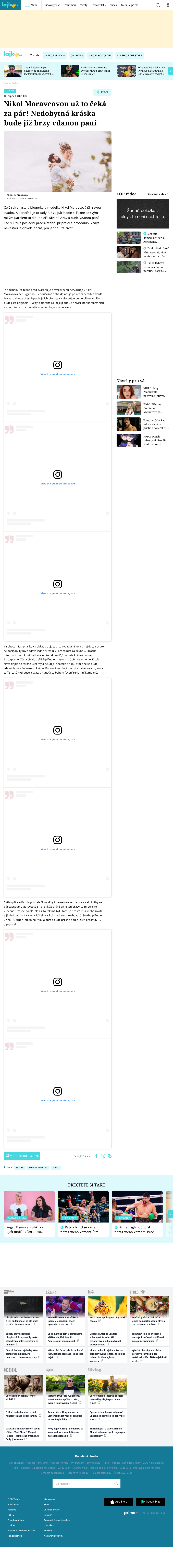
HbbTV (11, 1515)
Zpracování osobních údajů (57, 1520)
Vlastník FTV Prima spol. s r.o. (22, 1530)
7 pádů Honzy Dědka (43, 1467)
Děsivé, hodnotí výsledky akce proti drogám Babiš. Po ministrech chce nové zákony (22, 1354)
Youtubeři (70, 5)
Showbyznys (52, 5)
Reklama (12, 1509)
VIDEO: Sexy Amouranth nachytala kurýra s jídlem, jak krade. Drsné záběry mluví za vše (155, 392)
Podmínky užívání (16, 1520)
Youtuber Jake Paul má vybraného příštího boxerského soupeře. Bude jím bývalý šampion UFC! (156, 424)
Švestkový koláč (123, 1472)
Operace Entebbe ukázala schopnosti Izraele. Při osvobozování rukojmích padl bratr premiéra (105, 1339)
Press (47, 1504)
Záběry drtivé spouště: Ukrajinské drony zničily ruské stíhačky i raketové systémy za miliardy (22, 1339)
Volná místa (13, 1504)
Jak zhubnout (16, 1462)
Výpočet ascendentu (52, 1472)
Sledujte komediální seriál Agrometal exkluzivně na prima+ (154, 241)
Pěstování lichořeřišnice (146, 1467)
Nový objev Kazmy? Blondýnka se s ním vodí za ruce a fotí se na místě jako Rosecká (65, 1432)
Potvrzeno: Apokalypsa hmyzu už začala (107, 1319)
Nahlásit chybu (15, 1536)
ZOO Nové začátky (153, 1462)
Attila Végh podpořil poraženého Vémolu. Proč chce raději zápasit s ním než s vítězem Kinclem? (134, 1229)
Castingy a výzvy (51, 1509)
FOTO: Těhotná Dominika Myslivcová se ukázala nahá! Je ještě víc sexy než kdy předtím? (156, 408)
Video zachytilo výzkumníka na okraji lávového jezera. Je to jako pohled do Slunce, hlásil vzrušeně (107, 1355)
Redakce (48, 1530)
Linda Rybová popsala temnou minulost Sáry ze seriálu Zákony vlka (155, 268)
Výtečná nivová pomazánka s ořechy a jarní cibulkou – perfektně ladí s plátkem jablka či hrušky (149, 1355)
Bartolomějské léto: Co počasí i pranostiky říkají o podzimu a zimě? (106, 1399)
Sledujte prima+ (130, 5)
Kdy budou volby (131, 1462)
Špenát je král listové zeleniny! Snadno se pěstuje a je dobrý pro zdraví (107, 1416)
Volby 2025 (64, 1467)
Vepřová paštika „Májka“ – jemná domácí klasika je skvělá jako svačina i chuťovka (148, 1321)
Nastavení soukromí (53, 1536)
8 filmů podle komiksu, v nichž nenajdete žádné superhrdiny (22, 1414)
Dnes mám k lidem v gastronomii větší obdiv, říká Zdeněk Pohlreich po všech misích (65, 1337)
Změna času (93, 1462)
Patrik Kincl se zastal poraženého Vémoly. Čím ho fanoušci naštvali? (81, 1229)
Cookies (11, 1525)
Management (50, 1499)
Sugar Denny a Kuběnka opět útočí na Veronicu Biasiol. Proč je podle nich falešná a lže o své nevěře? (26, 1229)
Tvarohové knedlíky (77, 1472)
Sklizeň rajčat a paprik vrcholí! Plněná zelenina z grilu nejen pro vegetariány (107, 1432)
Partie (106, 1462)
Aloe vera (125, 1467)
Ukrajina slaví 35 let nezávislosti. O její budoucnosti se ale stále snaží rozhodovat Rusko (23, 1321)
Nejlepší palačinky (101, 1472)
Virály (83, 5)
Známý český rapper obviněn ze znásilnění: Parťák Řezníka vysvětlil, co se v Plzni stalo (39, 72)
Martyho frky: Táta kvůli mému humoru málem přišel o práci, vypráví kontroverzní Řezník (64, 1399)
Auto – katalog (21, 1467)
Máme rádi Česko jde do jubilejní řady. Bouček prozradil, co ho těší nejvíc (65, 1354)
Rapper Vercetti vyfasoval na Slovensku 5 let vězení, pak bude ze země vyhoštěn (65, 1416)
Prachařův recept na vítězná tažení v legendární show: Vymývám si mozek (63, 1321)
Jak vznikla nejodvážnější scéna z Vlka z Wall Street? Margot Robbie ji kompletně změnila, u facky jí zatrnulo (23, 1434)
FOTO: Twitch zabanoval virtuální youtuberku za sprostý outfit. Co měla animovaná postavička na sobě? (155, 440)
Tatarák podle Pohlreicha (104, 1467)
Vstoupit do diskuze (24, 1156)
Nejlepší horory (59, 1462)
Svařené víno (80, 1467)
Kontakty (48, 1515)
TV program (77, 1462)
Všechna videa (157, 194)
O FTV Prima (14, 1499)
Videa (113, 5)
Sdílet (103, 93)
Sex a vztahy (99, 5)
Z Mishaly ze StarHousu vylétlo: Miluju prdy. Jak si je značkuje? (95, 70)
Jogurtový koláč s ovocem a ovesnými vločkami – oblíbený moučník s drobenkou (148, 1337)
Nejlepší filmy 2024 (37, 1462)
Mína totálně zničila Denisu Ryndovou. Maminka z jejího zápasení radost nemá (153, 72)
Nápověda (49, 1525)
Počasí (116, 1462)
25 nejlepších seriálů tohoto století (21, 1397)
